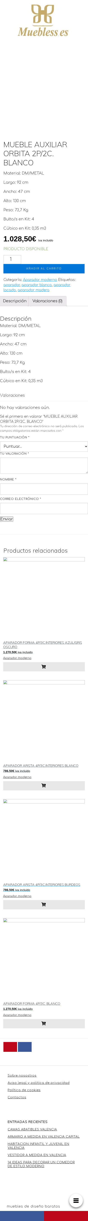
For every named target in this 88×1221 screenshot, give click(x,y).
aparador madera (33, 290)
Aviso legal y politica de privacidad (39, 1083)
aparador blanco (37, 285)
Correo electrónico (20, 498)
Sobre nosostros (22, 1075)
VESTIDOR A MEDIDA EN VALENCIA (37, 1155)
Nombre (8, 479)
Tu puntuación (14, 437)
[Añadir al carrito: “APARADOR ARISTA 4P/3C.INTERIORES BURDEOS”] (44, 904)
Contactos (17, 1097)
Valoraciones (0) (47, 301)
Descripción (14, 301)
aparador (11, 285)
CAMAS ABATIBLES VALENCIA (32, 1129)
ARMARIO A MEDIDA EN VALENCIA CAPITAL (44, 1136)
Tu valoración (14, 453)
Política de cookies (24, 1090)
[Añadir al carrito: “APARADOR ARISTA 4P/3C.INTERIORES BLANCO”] (44, 785)
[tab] (47, 301)
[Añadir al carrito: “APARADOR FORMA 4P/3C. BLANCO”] (44, 1023)
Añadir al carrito (44, 268)
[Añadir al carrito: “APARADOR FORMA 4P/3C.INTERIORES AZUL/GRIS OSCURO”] (44, 666)
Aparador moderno (40, 280)
